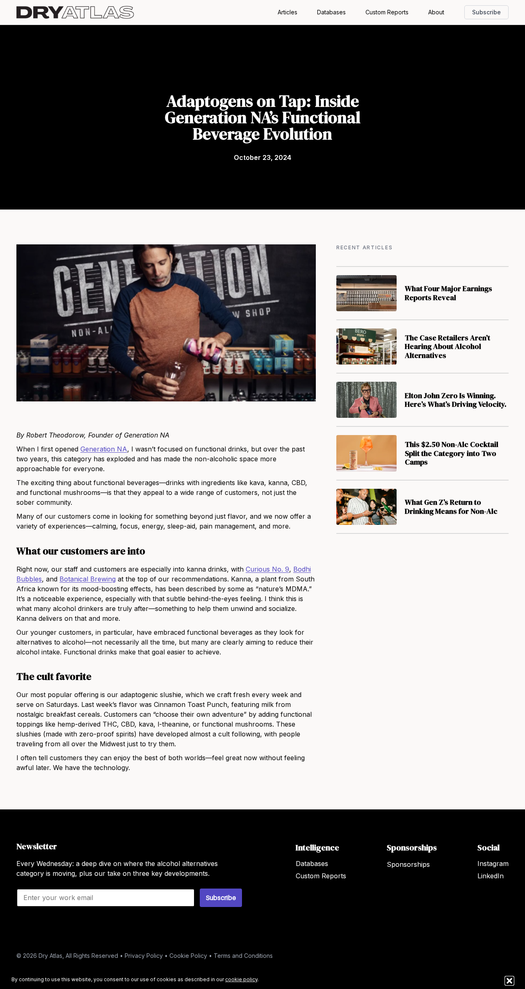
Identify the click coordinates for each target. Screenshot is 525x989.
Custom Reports (387, 12)
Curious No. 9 (267, 569)
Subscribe (486, 12)
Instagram (493, 863)
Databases (331, 12)
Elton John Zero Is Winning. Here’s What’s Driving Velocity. (456, 400)
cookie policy (241, 979)
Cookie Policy (188, 955)
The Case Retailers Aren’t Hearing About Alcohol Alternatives (447, 346)
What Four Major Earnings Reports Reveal (448, 293)
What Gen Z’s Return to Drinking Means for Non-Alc (451, 506)
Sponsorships (408, 864)
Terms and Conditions (243, 955)
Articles (287, 12)
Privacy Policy (144, 955)
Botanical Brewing (87, 579)
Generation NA (103, 449)
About (436, 12)
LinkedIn (490, 876)
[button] (509, 981)
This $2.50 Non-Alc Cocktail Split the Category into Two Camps (451, 453)
